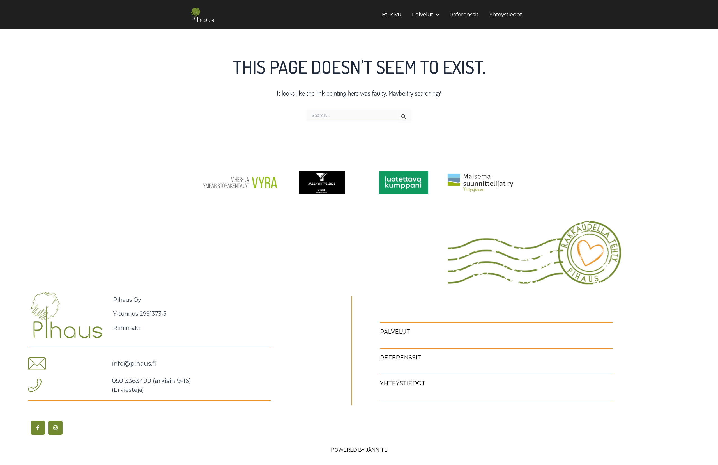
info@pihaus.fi (134, 363)
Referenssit (464, 14)
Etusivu (391, 14)
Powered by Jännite (359, 450)
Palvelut (422, 14)
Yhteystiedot (505, 14)
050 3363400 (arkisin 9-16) (151, 381)
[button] (436, 14)
